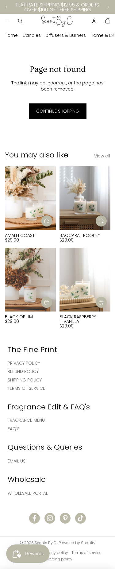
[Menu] (7, 21)
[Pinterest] (65, 518)
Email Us (16, 461)
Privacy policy (55, 552)
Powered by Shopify (77, 542)
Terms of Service (26, 388)
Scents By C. (46, 542)
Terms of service (86, 552)
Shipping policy (57, 559)
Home (11, 35)
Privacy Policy (24, 363)
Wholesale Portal (28, 493)
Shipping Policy (25, 380)
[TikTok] (80, 518)
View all (102, 156)
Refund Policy (23, 371)
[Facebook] (34, 518)
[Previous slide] (6, 7)
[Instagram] (49, 518)
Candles (31, 35)
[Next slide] (108, 7)
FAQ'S (14, 429)
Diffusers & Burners (65, 35)
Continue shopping (57, 111)
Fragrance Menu (26, 420)
